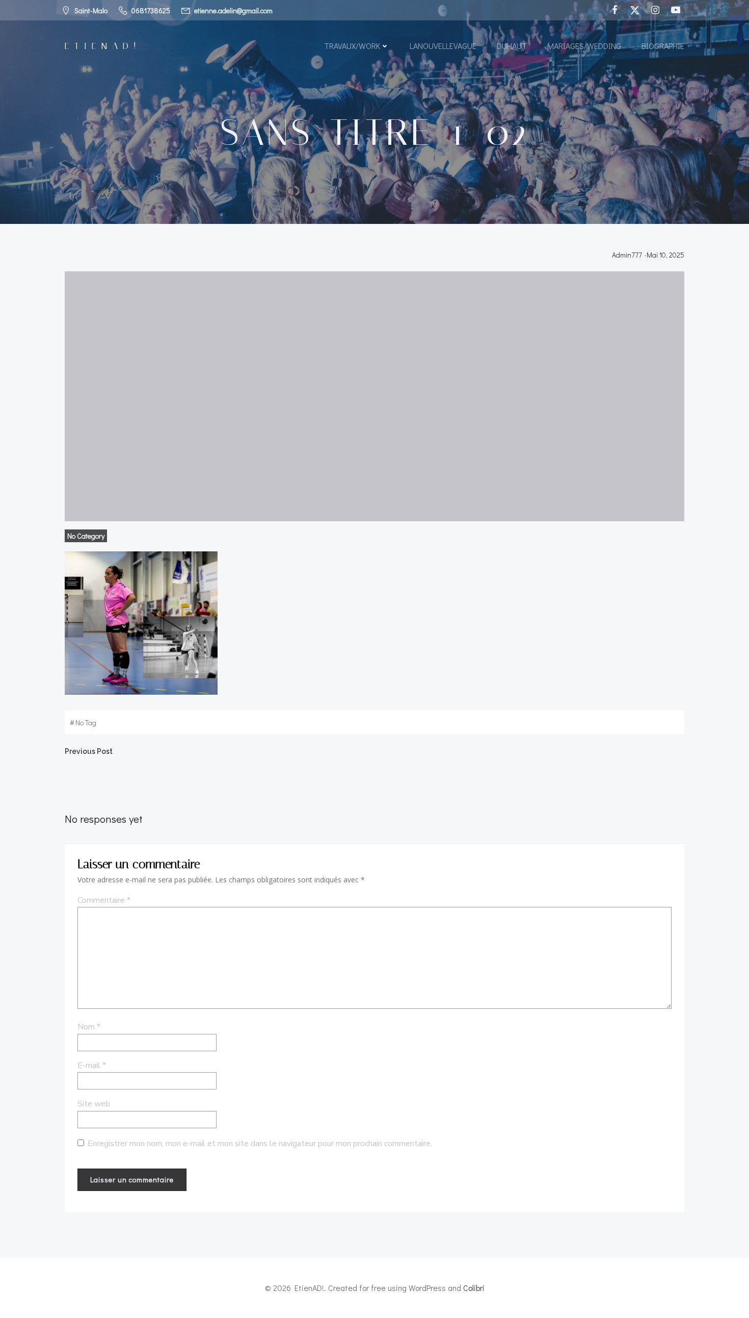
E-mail (91, 1065)
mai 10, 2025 (665, 255)
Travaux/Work (352, 45)
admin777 (627, 255)
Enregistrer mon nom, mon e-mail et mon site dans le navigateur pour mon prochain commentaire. (260, 1143)
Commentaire (103, 900)
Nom (88, 1026)
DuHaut (512, 45)
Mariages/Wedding (584, 45)
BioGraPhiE (662, 45)
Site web (93, 1103)
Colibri (474, 1287)
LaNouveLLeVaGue (443, 45)
